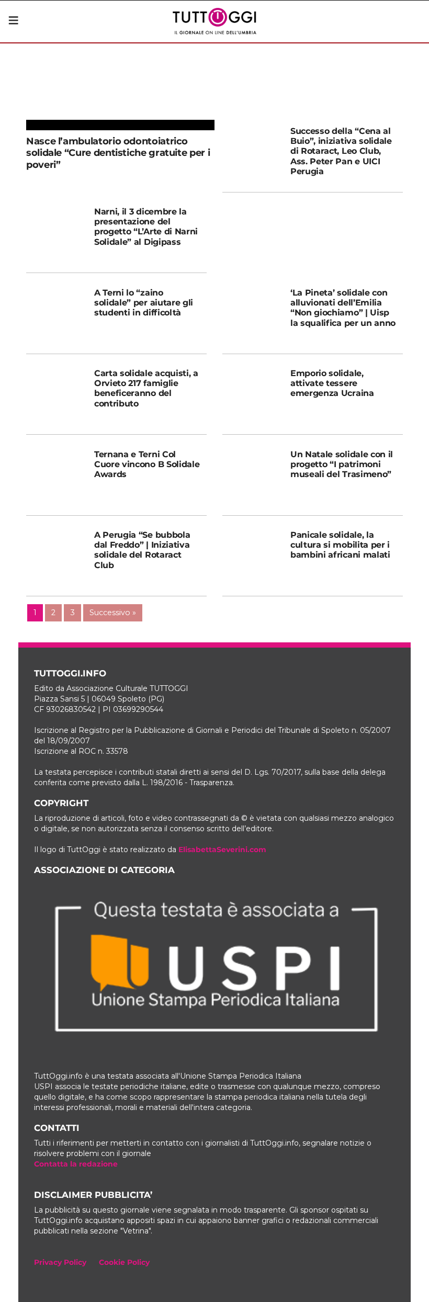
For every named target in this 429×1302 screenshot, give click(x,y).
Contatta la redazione (76, 1164)
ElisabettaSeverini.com (222, 849)
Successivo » (112, 612)
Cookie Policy (124, 1262)
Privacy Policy (60, 1262)
